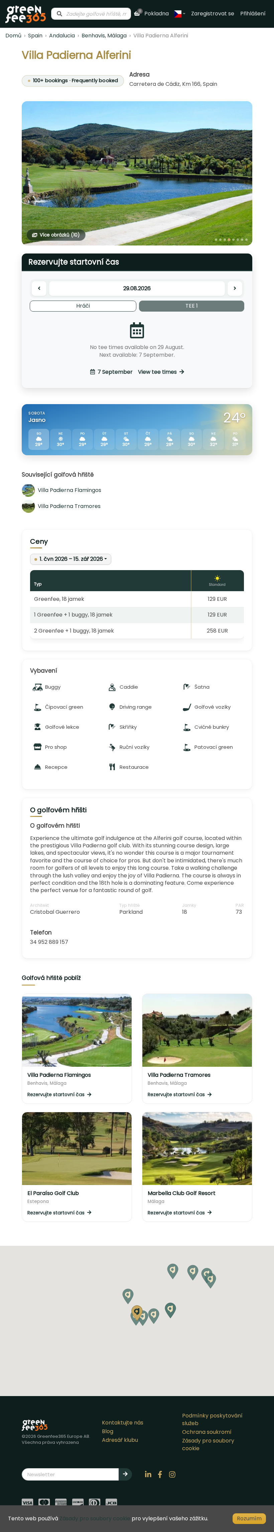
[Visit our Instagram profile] (172, 1474)
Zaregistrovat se (212, 13)
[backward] (39, 288)
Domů (13, 35)
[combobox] (91, 14)
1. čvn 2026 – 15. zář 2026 (71, 559)
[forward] (235, 288)
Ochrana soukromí (207, 1432)
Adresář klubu (120, 1440)
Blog (107, 1431)
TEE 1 (191, 306)
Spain (35, 35)
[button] (153, 1316)
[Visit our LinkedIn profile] (148, 1474)
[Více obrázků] (137, 173)
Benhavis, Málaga (104, 35)
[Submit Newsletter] (125, 1474)
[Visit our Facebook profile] (160, 1474)
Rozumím (249, 1518)
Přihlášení (253, 13)
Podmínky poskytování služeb (212, 1419)
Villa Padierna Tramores (69, 506)
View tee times (137, 372)
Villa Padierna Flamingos (69, 490)
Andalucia (62, 35)
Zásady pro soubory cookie (208, 1444)
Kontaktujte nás (122, 1422)
